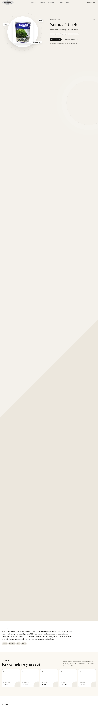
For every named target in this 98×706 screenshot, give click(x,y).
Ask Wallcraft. (74, 43)
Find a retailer (91, 2)
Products (9, 9)
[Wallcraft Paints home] (11, 2)
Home (3, 9)
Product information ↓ (70, 39)
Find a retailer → (55, 39)
